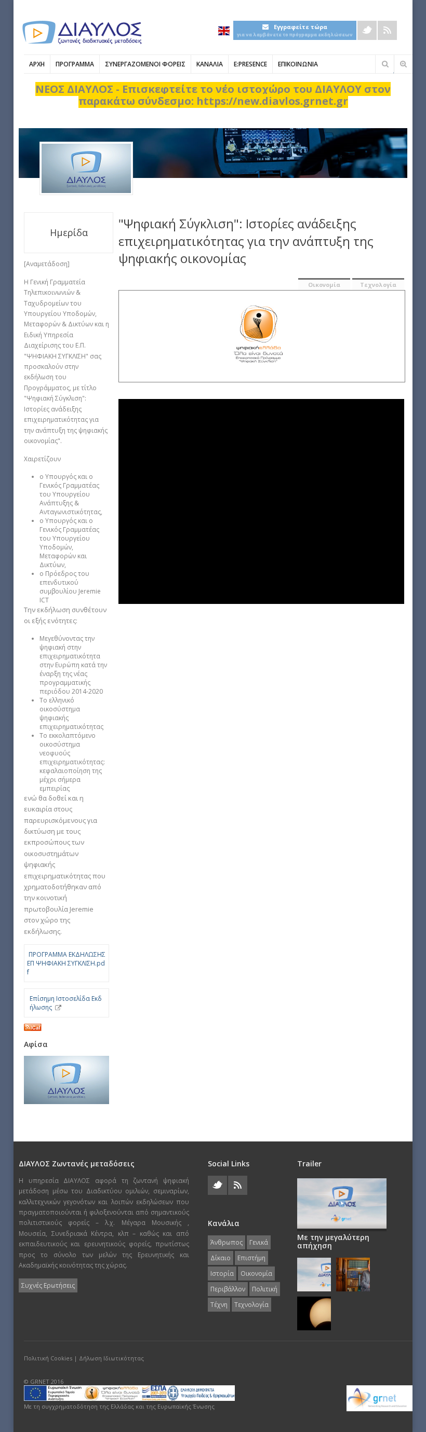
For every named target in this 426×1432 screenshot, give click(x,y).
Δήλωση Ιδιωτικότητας (111, 1358)
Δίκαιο (220, 1258)
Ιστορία (222, 1273)
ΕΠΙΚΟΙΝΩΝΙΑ (298, 64)
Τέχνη (219, 1304)
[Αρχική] (81, 32)
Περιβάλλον (227, 1289)
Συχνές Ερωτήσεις (48, 1285)
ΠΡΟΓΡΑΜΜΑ (75, 64)
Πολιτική (264, 1289)
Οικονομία (324, 284)
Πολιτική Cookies (48, 1358)
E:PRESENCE (250, 64)
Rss (387, 30)
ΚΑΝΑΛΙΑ (209, 64)
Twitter (367, 30)
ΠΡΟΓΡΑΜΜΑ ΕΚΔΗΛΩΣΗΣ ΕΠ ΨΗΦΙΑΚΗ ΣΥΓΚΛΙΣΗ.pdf (66, 963)
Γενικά (258, 1242)
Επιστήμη (251, 1258)
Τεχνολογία (378, 284)
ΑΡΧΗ (37, 64)
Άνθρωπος (226, 1242)
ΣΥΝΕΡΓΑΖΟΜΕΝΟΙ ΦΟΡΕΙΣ (145, 64)
